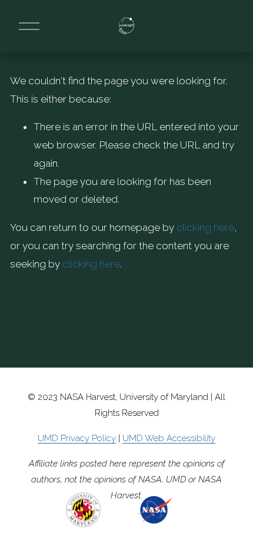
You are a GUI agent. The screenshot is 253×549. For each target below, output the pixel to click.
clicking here (205, 227)
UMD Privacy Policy (77, 438)
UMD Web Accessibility (168, 438)
